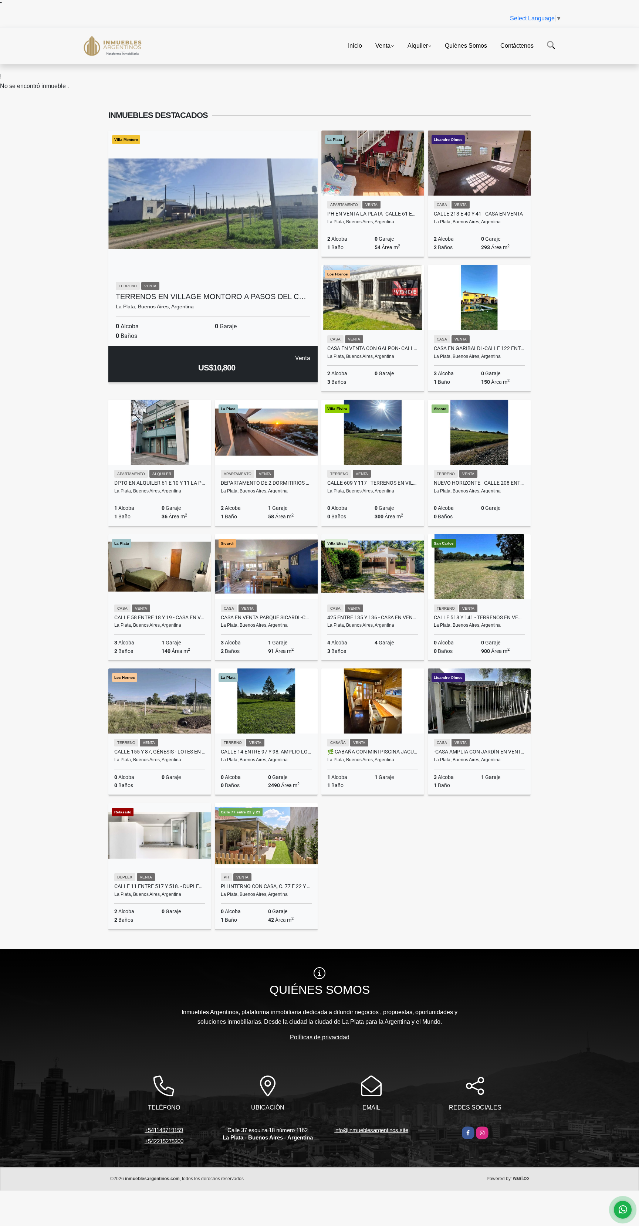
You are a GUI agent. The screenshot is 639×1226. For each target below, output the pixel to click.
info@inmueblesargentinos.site (371, 1130)
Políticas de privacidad (319, 1037)
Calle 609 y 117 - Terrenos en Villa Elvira (372, 483)
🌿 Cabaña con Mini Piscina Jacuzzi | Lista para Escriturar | (372, 752)
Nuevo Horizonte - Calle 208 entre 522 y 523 (479, 483)
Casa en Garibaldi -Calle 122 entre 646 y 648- (479, 348)
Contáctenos (517, 45)
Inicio (355, 45)
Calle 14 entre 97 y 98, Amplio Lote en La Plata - (266, 752)
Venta (382, 45)
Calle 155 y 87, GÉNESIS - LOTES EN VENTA (159, 752)
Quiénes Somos (466, 45)
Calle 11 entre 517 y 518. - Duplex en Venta (159, 886)
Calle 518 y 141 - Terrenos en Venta (479, 617)
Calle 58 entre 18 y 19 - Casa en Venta (159, 617)
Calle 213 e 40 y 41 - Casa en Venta (478, 214)
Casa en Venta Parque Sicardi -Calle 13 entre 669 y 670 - (266, 617)
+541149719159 (164, 1130)
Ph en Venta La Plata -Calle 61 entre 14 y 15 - (372, 214)
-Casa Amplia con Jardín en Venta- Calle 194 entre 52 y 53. (479, 752)
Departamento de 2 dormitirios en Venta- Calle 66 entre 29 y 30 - (266, 483)
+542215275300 (164, 1141)
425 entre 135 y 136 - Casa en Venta (372, 617)
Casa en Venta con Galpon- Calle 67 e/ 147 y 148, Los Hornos (372, 348)
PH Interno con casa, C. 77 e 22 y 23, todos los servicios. (266, 886)
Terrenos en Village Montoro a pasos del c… (211, 296)
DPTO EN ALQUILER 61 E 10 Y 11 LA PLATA (159, 483)
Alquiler (418, 45)
